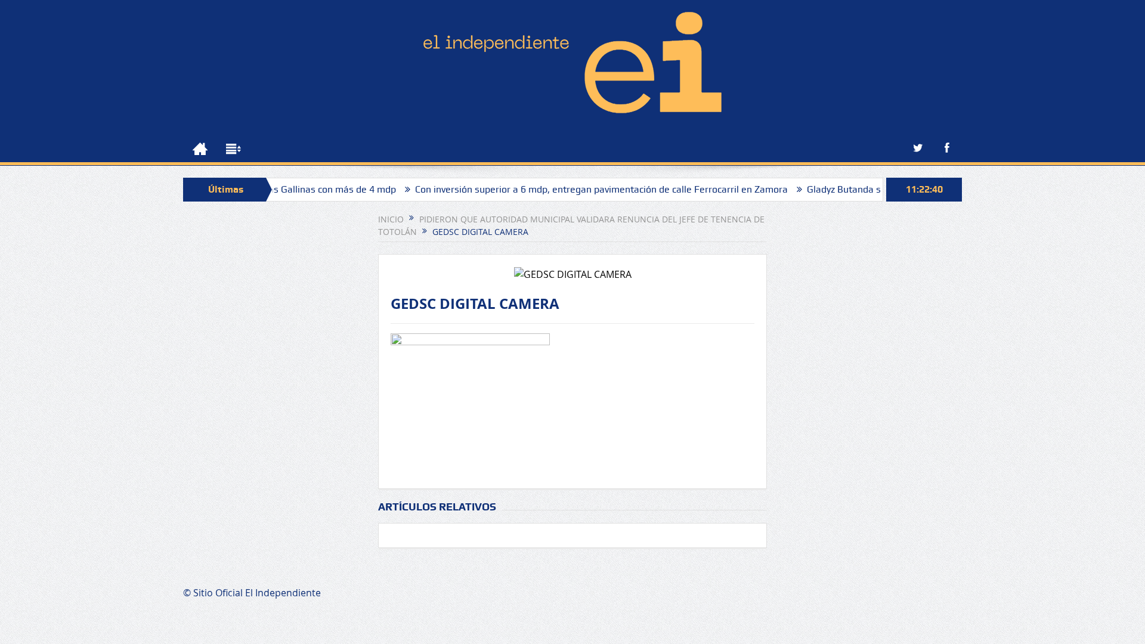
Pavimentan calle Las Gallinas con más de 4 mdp (275, 189)
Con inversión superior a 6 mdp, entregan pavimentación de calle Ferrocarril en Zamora (584, 189)
